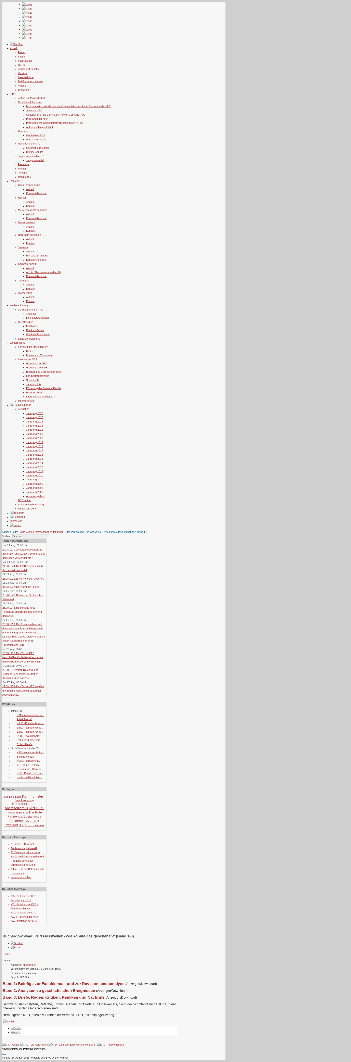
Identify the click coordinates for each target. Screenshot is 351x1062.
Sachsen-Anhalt (27, 264)
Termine (22, 172)
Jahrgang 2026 (34, 413)
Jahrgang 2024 (34, 421)
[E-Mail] (16, 947)
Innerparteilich (26, 401)
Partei (21, 52)
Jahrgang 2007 (34, 492)
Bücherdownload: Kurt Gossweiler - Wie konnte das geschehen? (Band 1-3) (68, 936)
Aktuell (30, 189)
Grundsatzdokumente (30, 102)
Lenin (25, 813)
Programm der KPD (37, 118)
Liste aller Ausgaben (37, 317)
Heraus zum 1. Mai (21, 877)
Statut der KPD (34, 110)
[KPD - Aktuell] (11, 1044)
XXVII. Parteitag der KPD (24, 916)
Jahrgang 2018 (34, 446)
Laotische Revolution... (29, 777)
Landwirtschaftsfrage (37, 376)
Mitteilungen (57, 532)
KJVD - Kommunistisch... (30, 723)
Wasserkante (25, 293)
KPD (33, 808)
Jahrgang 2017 (34, 450)
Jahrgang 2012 (34, 471)
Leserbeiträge (26, 77)
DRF (40, 808)
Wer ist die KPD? (35, 135)
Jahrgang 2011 (34, 475)
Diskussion (24, 89)
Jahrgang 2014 (34, 463)
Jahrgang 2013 (34, 467)
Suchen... (7, 536)
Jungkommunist (35, 160)
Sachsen (23, 247)
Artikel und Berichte (29, 69)
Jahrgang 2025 (34, 417)
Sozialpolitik (33, 380)
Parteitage (23, 164)
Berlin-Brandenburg (29, 185)
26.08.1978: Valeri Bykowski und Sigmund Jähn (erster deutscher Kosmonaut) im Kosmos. (20, 674)
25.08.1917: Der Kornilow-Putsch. (21, 586)
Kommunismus (24, 804)
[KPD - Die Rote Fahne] (34, 1044)
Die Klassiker (25, 322)
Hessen (22, 197)
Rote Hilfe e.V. (24, 744)
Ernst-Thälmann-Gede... (30, 727)
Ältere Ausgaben (35, 496)
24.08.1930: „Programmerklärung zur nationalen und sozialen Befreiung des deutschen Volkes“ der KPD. (23, 553)
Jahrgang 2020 (34, 438)
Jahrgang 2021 (34, 434)
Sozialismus (32, 816)
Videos (22, 85)
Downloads (24, 177)
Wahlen (22, 168)
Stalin (20, 817)
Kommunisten (33, 796)
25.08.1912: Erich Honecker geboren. (23, 578)
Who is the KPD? (35, 139)
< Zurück (16, 1028)
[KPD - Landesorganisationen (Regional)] (72, 1044)
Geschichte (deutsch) (38, 148)
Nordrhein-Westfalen (29, 234)
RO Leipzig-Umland (37, 255)
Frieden (15, 821)
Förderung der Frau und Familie (43, 388)
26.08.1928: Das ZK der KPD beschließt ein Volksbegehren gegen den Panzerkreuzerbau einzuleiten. (22, 657)
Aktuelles (31, 313)
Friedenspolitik (34, 392)
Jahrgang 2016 (34, 454)
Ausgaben (23, 409)
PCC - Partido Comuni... (30, 773)
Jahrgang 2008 (34, 487)
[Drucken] (17, 943)
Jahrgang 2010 (34, 479)
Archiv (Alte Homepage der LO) (43, 272)
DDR (21, 825)
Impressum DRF (27, 508)
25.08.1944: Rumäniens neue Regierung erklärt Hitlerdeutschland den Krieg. (22, 612)
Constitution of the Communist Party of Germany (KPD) (56, 114)
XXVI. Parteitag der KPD (24, 921)
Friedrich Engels (35, 330)
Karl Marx (31, 326)
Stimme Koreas (25, 756)
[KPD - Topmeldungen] (110, 1044)
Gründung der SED (36, 363)
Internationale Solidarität (39, 396)
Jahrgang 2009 (34, 483)
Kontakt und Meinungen (39, 355)
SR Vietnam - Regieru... (30, 769)
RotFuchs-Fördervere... (29, 740)
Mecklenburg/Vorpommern (32, 210)
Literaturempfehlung (29, 338)
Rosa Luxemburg (24, 800)
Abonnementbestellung (31, 504)
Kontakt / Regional (36, 193)
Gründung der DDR (37, 367)
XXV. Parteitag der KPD (23, 912)
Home (21, 532)
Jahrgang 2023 (34, 425)
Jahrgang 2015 (34, 458)
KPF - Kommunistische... (30, 715)
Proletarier (11, 825)
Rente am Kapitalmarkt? (24, 848)
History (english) (35, 152)
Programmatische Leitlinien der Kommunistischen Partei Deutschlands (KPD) (68, 106)
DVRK (21, 65)
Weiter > (15, 1032)
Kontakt (30, 206)
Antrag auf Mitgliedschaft (31, 98)
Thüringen (23, 280)
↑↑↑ (4, 1053)
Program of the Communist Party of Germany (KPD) (54, 123)
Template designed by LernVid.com (49, 1057)
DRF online (24, 500)
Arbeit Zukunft (24, 719)
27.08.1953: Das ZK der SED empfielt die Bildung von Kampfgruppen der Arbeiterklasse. (23, 690)
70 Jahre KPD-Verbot (22, 844)
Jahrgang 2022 (34, 429)
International (25, 60)
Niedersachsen (26, 222)
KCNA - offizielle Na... (28, 760)
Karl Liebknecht (12, 796)
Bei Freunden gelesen (30, 81)
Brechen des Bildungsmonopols (44, 371)
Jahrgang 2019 (34, 442)
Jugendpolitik (33, 384)
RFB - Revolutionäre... (29, 736)
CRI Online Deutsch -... (29, 765)
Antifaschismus (16, 808)
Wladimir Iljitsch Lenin (38, 334)
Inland (21, 56)
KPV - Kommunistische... (30, 752)
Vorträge (22, 73)
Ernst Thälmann (34, 825)
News (29, 351)
